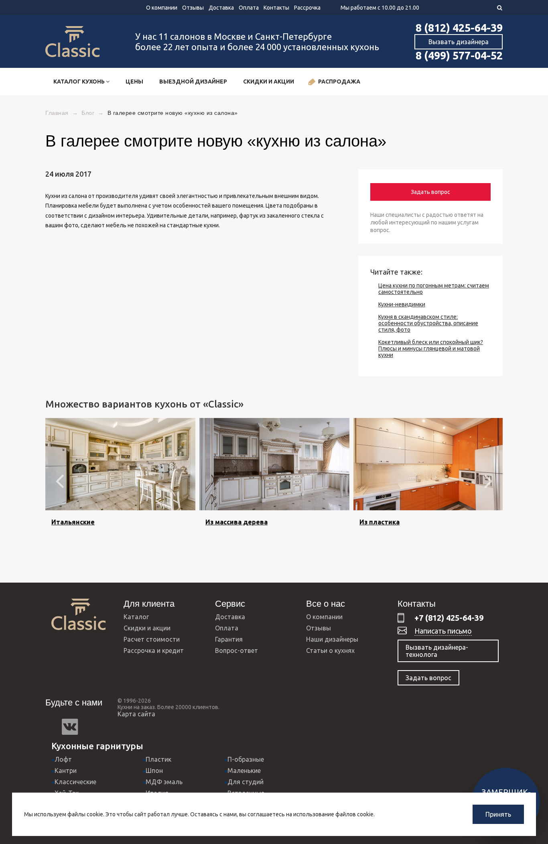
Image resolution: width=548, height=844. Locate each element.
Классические (75, 781)
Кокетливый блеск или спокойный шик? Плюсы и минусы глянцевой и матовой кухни (430, 348)
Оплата (249, 7)
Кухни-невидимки (401, 304)
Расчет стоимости (152, 639)
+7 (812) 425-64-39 (448, 617)
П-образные (245, 759)
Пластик (158, 759)
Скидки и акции (268, 81)
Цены (134, 81)
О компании (161, 7)
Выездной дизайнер (193, 81)
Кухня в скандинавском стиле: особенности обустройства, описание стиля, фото (428, 323)
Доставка (221, 7)
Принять (498, 814)
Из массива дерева (236, 522)
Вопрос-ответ (236, 650)
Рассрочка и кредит (154, 650)
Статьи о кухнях (330, 650)
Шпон (154, 770)
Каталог (136, 616)
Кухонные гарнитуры (97, 746)
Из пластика (379, 522)
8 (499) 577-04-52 (459, 55)
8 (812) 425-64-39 (459, 28)
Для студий (245, 781)
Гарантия (229, 639)
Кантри (66, 770)
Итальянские (73, 522)
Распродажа (339, 81)
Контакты (276, 7)
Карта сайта (136, 714)
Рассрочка (307, 7)
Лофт (63, 759)
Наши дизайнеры (332, 639)
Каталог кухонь (79, 81)
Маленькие (244, 770)
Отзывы (193, 7)
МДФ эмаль (164, 781)
